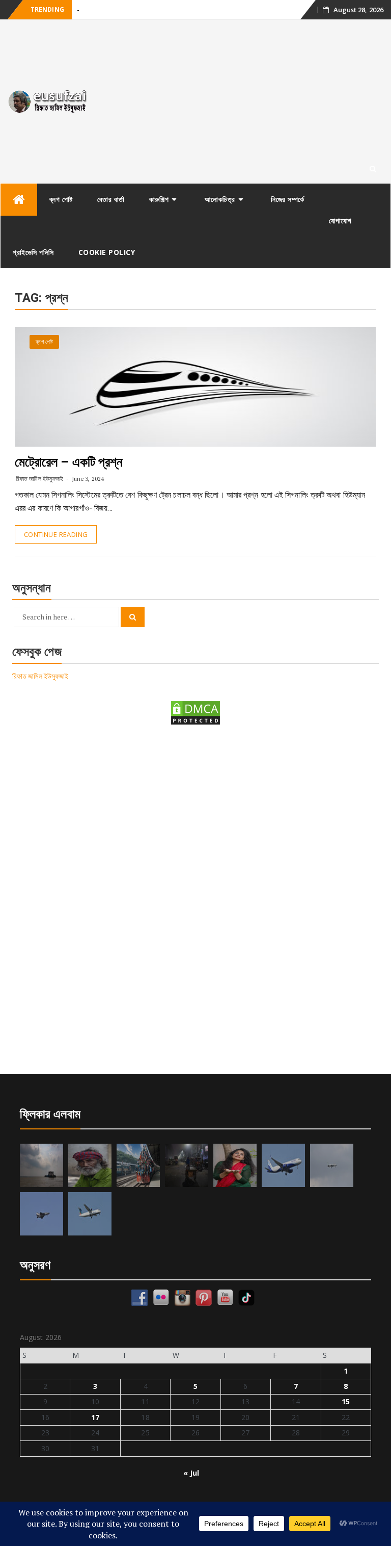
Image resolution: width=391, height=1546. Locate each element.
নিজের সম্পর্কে (287, 199)
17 (95, 1417)
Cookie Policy (106, 252)
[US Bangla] (89, 1213)
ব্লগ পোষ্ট (61, 199)
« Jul (191, 1473)
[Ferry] (41, 1165)
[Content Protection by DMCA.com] (195, 712)
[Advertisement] (244, 101)
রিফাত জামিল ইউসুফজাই (39, 478)
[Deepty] (235, 1165)
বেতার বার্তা (111, 199)
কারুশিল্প (159, 199)
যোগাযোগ (340, 220)
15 (346, 1401)
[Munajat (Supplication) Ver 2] (138, 1165)
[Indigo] (283, 1165)
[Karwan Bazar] (186, 1165)
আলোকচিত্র (220, 199)
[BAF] (331, 1165)
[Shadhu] (89, 1165)
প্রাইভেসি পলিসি (33, 252)
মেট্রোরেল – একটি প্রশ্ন (69, 462)
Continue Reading (56, 534)
